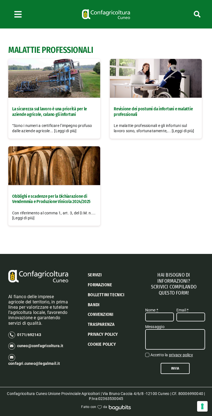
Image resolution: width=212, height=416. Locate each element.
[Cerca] (185, 14)
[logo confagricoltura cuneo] (106, 11)
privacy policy (181, 355)
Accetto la (171, 355)
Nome (151, 310)
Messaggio (155, 326)
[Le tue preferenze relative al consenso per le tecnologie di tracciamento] (202, 406)
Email (182, 310)
